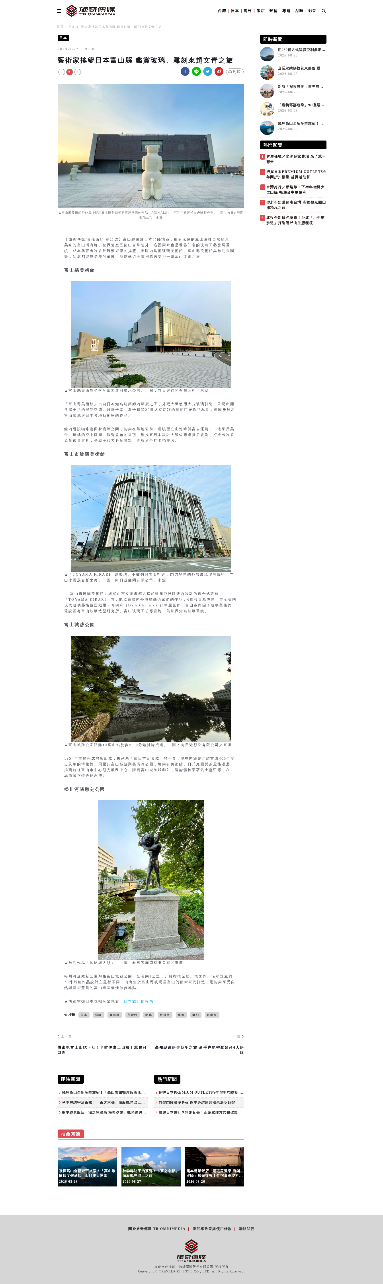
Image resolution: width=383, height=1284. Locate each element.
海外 (248, 11)
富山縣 (115, 1014)
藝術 (181, 1014)
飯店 (261, 11)
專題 (286, 11)
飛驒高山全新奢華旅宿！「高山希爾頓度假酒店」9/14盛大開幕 (114, 1092)
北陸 (98, 1014)
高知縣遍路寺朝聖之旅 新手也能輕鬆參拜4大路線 (199, 1050)
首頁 (60, 27)
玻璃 (148, 1014)
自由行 (212, 1014)
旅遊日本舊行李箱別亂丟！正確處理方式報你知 (198, 1112)
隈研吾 (165, 1014)
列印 (237, 72)
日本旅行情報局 (139, 1001)
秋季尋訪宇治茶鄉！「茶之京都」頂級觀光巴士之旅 (105, 1102)
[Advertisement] (293, 261)
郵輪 (274, 11)
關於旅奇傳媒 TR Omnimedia (157, 1229)
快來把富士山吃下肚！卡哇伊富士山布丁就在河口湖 (102, 1050)
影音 (312, 11)
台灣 (222, 11)
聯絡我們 (246, 1229)
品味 (299, 11)
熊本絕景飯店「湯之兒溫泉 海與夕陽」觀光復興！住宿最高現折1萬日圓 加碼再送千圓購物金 (139, 1112)
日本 (235, 11)
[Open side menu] (59, 11)
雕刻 (195, 1014)
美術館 (133, 1014)
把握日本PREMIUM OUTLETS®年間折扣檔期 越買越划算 (208, 1092)
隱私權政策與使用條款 (212, 1229)
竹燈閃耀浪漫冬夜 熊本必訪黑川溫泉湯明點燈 (197, 1102)
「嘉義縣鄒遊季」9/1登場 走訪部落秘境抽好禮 (317, 105)
